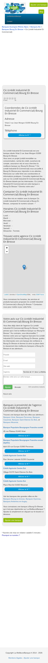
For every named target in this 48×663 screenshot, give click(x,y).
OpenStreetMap (22, 294)
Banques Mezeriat (10, 422)
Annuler (18, 387)
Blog (41, 12)
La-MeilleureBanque (14, 16)
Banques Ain (35, 27)
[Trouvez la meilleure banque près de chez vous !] (15, 7)
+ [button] (7, 247)
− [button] (7, 251)
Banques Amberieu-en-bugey (15, 501)
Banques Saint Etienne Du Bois (24, 420)
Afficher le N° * (24, 135)
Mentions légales (15, 658)
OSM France (40, 294)
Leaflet (6, 294)
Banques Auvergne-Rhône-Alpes (15, 27)
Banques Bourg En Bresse (12, 29)
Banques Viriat (9, 417)
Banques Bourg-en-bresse (14, 499)
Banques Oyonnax (33, 499)
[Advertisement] (24, 58)
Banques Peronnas (24, 417)
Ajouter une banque (39, 5)
